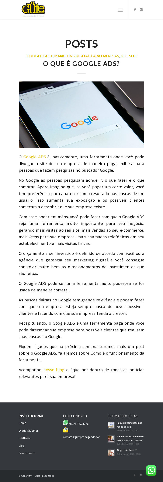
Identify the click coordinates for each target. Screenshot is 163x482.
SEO (124, 56)
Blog (21, 446)
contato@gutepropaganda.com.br (84, 437)
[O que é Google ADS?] (81, 114)
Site (132, 56)
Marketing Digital (72, 56)
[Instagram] (141, 9)
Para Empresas (105, 56)
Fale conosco (27, 453)
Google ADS (35, 156)
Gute (48, 56)
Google (34, 56)
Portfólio (24, 438)
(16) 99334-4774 (78, 424)
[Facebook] (135, 9)
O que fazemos (29, 430)
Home (22, 423)
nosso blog (53, 369)
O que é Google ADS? (81, 63)
